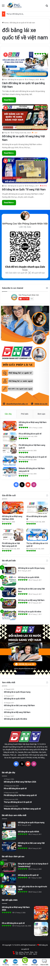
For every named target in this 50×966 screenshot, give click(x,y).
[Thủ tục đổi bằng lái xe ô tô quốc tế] (10, 460)
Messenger (34, 964)
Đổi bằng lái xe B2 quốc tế (28, 875)
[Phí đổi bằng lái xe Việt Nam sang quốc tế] (10, 448)
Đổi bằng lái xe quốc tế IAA (28, 577)
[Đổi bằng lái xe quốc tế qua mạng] (9, 570)
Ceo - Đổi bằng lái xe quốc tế (14, 79)
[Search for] (47, 6)
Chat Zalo (15, 964)
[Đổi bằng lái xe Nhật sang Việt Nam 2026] (10, 426)
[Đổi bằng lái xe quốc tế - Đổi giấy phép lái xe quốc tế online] (14, 5)
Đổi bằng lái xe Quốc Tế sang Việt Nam (24, 189)
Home (6, 23)
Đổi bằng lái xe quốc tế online (29, 612)
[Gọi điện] (25, 960)
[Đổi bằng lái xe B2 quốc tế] (9, 878)
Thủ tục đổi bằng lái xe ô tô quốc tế (19, 14)
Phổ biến (24, 414)
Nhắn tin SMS (44, 964)
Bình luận (41, 414)
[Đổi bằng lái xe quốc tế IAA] (9, 581)
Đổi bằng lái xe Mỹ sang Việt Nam (31, 600)
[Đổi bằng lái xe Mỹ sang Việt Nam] (9, 604)
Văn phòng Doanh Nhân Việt (26, 952)
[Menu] (3, 6)
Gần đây (8, 414)
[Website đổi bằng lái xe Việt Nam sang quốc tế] (10, 472)
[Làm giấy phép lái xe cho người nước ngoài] (9, 890)
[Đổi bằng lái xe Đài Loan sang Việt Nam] (9, 592)
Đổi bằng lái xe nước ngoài (26, 954)
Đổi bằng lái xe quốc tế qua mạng (31, 568)
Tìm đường (5, 964)
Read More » (9, 100)
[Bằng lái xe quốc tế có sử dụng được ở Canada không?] (9, 867)
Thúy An (7, 133)
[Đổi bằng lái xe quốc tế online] (9, 615)
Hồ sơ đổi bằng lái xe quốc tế (30, 434)
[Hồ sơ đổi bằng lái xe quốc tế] (10, 437)
